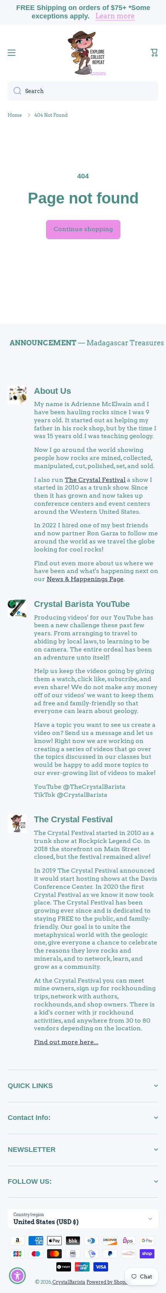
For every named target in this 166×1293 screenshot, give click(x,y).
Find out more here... (66, 1042)
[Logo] (83, 53)
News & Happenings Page (85, 579)
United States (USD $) (46, 1222)
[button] (154, 53)
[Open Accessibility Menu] (17, 1276)
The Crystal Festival (95, 479)
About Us (52, 391)
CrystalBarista (69, 1282)
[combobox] (83, 91)
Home (15, 115)
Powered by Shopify (108, 1282)
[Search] (14, 91)
